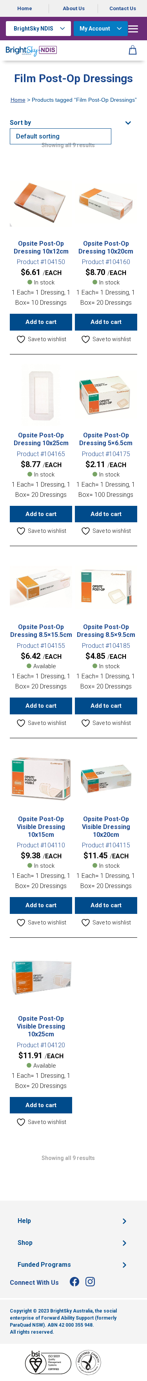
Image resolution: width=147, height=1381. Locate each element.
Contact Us (122, 8)
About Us (74, 8)
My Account (95, 28)
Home (24, 8)
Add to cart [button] (40, 321)
